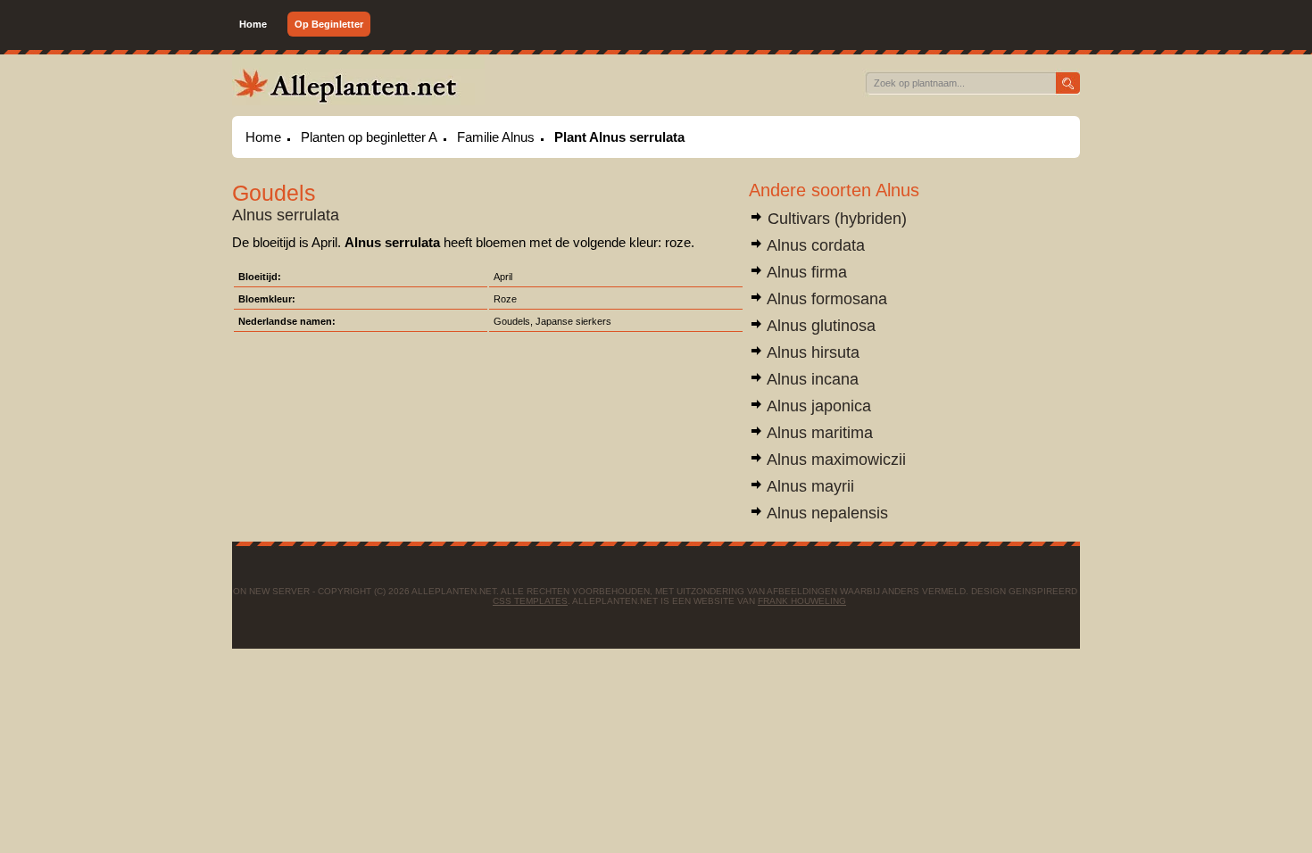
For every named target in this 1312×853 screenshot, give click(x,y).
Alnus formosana (825, 299)
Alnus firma (805, 272)
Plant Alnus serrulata (619, 137)
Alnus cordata (814, 245)
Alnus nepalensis (825, 513)
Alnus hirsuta (811, 352)
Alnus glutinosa (819, 326)
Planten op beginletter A (369, 137)
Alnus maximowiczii (834, 459)
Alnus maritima (818, 433)
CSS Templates (530, 601)
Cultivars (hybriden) (835, 219)
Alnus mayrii (808, 486)
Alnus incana (811, 379)
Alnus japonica (817, 406)
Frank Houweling (802, 601)
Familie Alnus (496, 137)
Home (253, 24)
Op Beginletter (329, 24)
